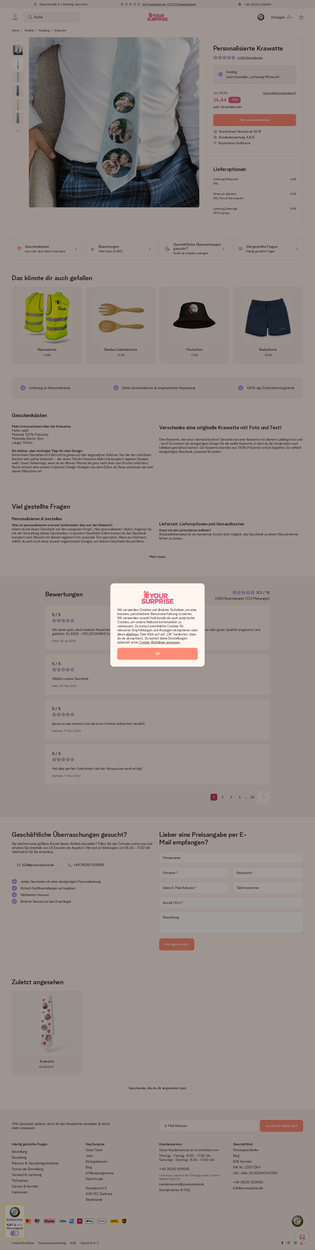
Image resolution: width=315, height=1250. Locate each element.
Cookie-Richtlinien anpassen (159, 642)
